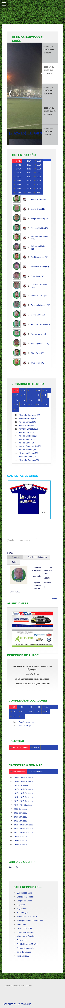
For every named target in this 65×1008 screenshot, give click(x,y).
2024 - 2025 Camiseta (23, 777)
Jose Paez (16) (37, 276)
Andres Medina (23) (27, 439)
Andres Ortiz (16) (26, 432)
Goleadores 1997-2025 (27, 916)
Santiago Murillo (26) (40, 344)
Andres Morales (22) (28, 436)
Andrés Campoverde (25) (30, 446)
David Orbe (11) (38, 209)
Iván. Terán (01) (37, 363)
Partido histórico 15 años (27, 944)
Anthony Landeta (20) (40, 324)
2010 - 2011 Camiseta (23, 805)
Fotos (14, 562)
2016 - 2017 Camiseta (23, 793)
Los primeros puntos (25, 932)
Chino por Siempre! (25, 897)
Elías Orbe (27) (37, 353)
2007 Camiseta (20, 817)
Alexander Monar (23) (28, 453)
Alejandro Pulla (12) (27, 457)
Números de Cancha (26, 936)
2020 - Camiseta (21, 785)
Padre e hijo (22, 940)
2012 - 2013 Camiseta (23, 801)
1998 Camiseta (20, 840)
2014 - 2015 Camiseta (23, 797)
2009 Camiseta (20, 809)
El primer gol (22, 913)
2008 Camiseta (20, 813)
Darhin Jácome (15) (39, 257)
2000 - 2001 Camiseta (23, 833)
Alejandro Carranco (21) (29, 415)
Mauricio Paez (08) (39, 295)
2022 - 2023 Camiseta (23, 781)
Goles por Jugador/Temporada (30, 920)
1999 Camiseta (20, 837)
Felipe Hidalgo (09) (39, 219)
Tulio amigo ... (23, 956)
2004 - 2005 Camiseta (23, 825)
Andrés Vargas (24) (27, 422)
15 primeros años (24, 893)
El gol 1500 (22, 909)
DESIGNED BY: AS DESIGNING (16, 1004)
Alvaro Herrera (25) (27, 418)
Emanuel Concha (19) (40, 305)
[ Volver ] (54, 598)
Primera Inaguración (25, 948)
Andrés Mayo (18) (38, 334)
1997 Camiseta (20, 844)
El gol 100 (21, 905)
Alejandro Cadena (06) (29, 460)
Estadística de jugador (37, 557)
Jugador (15, 557)
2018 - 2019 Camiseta (23, 789)
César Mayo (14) (38, 315)
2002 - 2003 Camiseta (23, 829)
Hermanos (21, 924)
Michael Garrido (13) (40, 267)
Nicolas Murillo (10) (39, 228)
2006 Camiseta (20, 821)
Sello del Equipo (24, 952)
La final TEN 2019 (24, 928)
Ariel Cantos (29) (38, 199)
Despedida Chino (24, 901)
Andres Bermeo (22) (27, 450)
